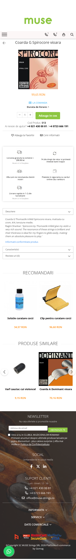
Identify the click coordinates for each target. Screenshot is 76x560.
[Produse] (5, 35)
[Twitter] (38, 466)
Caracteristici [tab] (12, 249)
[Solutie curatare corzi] (20, 298)
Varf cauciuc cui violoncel (20, 389)
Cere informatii (51, 135)
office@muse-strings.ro (40, 498)
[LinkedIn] (45, 466)
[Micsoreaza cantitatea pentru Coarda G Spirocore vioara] (19, 115)
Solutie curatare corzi (20, 318)
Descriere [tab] (10, 211)
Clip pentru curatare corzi (55, 318)
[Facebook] (31, 466)
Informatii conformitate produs (21, 241)
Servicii (36, 517)
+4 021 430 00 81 (40, 488)
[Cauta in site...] (72, 34)
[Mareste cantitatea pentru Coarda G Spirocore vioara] (30, 115)
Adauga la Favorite (24, 135)
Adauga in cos (48, 115)
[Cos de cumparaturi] (64, 34)
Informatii (36, 510)
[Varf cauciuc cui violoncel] (20, 369)
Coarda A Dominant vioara (56, 389)
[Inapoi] (2, 43)
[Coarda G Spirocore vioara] (38, 69)
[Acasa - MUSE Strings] (38, 20)
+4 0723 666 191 (40, 493)
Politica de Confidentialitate (35, 444)
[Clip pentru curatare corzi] (56, 298)
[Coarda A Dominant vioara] (56, 369)
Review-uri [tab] (12, 255)
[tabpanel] (38, 69)
